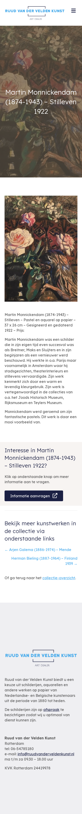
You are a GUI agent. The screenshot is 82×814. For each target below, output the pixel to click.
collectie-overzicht (58, 578)
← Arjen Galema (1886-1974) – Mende (38, 549)
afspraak (51, 709)
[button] (34, 495)
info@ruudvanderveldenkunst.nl (46, 754)
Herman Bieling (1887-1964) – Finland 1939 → (44, 561)
